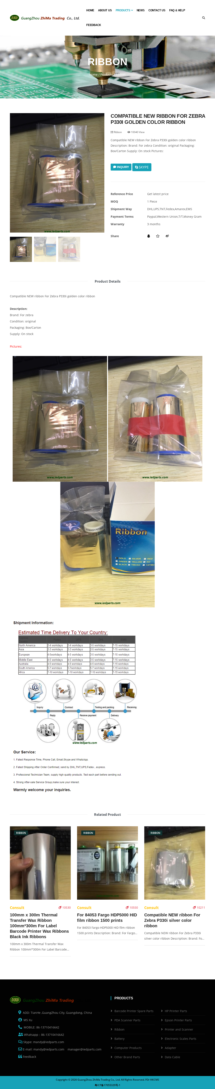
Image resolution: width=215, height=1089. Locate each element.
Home (90, 10)
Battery (119, 1039)
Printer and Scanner (179, 1029)
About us (105, 10)
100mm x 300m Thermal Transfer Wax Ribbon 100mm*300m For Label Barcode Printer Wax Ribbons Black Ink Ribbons (39, 926)
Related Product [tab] (107, 814)
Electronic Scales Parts (180, 1039)
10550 (133, 907)
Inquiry (122, 167)
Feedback (93, 25)
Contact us (156, 10)
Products (123, 10)
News (141, 10)
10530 (66, 907)
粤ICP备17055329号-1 (107, 1085)
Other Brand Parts (127, 1057)
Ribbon (117, 132)
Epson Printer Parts (178, 1020)
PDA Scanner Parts (127, 1020)
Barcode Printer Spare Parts (133, 1011)
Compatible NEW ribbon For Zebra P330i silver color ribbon (172, 920)
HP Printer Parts (176, 1011)
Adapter (170, 1048)
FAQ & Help (177, 10)
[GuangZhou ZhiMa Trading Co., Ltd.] (45, 18)
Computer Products (128, 1048)
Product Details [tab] (108, 281)
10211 (200, 907)
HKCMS (154, 1079)
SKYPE (143, 167)
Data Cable (172, 1057)
